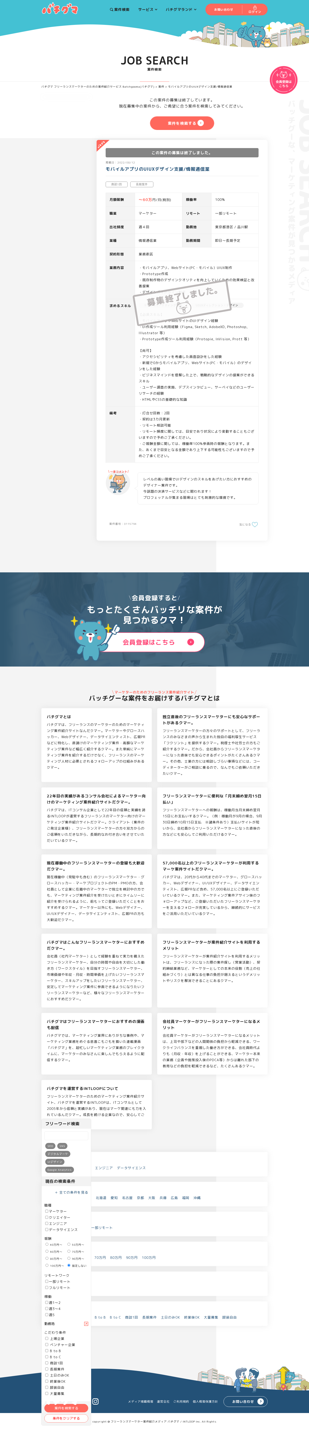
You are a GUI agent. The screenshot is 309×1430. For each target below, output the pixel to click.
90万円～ (77, 1259)
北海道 (101, 1197)
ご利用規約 (181, 1401)
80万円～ (55, 1259)
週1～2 (55, 1302)
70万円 (100, 1257)
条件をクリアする (66, 1418)
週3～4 (55, 1308)
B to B (55, 1350)
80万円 (116, 1257)
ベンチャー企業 (62, 1344)
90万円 (132, 1257)
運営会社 (163, 1401)
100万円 (149, 1257)
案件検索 (122, 9)
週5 (52, 1314)
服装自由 (56, 1387)
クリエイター (60, 1217)
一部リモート (60, 1281)
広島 (174, 1197)
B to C (55, 1357)
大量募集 (211, 1317)
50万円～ (77, 1245)
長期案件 (56, 1369)
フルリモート (60, 1287)
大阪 (151, 1197)
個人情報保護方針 (205, 1401)
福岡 (185, 1197)
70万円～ (77, 1252)
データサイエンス (63, 1229)
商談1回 (56, 1363)
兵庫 (163, 1197)
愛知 (114, 1197)
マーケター (58, 1211)
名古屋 (127, 1197)
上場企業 (56, 1338)
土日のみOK (59, 1375)
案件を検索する (66, 1408)
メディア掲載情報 (140, 1401)
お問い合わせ (243, 1401)
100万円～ (56, 1266)
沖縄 (197, 1197)
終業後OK (57, 1381)
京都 (140, 1197)
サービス (146, 9)
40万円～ (55, 1245)
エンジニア (58, 1223)
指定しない (79, 1266)
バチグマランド (179, 9)
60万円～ (55, 1252)
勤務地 (49, 1323)
